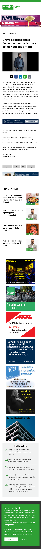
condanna (16, 167)
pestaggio (31, 167)
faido (23, 167)
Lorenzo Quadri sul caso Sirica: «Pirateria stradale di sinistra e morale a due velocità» (21, 477)
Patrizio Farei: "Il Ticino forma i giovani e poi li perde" (12, 243)
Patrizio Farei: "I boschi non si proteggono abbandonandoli (13, 212)
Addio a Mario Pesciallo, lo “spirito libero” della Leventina (13, 228)
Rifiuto (24, 539)
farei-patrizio (7, 167)
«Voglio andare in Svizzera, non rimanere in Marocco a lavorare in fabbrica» (19, 452)
